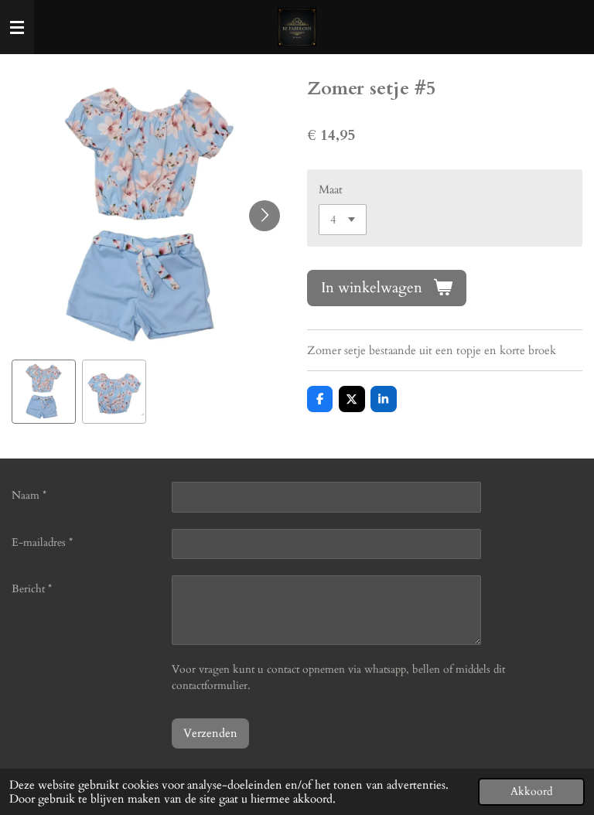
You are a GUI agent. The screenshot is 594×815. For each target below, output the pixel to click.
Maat (331, 189)
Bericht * (32, 588)
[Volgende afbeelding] (264, 215)
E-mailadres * (42, 542)
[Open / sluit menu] (17, 27)
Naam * (29, 495)
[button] (44, 392)
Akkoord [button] (531, 792)
